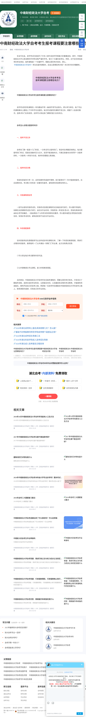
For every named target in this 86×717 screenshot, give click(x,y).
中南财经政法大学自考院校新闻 (41, 675)
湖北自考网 (7, 707)
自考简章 (20, 36)
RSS (41, 707)
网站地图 (35, 707)
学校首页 (6, 36)
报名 (81, 35)
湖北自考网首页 (6, 2)
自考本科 (47, 36)
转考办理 (24, 694)
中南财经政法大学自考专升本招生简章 (18, 679)
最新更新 (27, 707)
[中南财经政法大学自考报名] (82, 33)
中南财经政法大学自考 (21, 49)
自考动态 (34, 2)
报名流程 (6, 690)
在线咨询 (57, 13)
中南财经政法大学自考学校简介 (15, 667)
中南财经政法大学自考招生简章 (41, 667)
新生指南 (7, 687)
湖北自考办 (7, 694)
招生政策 (75, 36)
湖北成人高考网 (17, 707)
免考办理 (24, 690)
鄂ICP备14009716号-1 (9, 711)
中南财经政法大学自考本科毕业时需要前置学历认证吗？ (48, 363)
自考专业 (25, 2)
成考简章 (34, 36)
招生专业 (61, 36)
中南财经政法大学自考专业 (32, 663)
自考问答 (42, 2)
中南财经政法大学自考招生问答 (15, 675)
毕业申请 (24, 697)
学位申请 (24, 700)
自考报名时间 (52, 2)
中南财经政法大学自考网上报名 (41, 671)
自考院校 (17, 2)
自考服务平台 (74, 2)
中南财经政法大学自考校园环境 (15, 671)
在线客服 (81, 44)
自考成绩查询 (63, 2)
